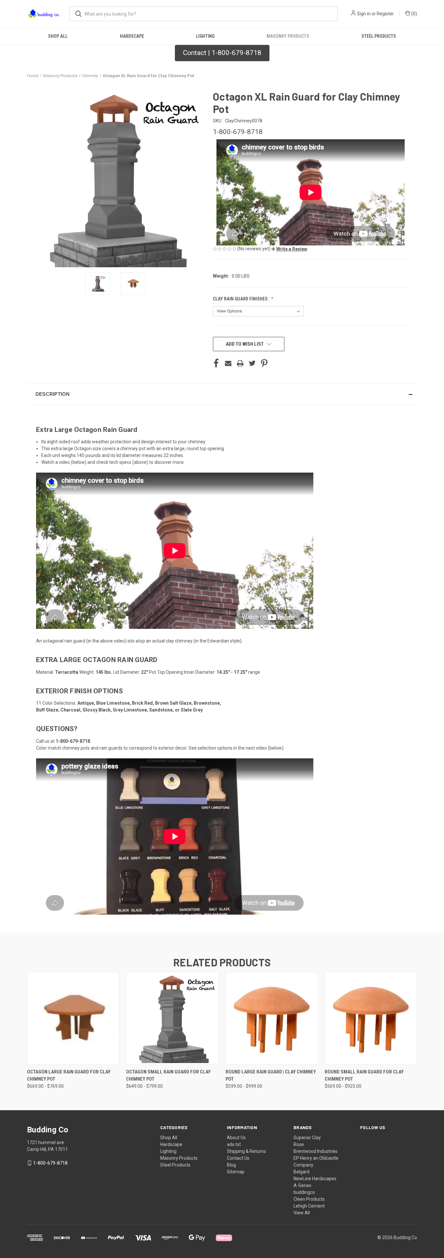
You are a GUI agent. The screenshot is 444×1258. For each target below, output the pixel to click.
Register (385, 13)
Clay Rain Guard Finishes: (241, 298)
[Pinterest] (264, 363)
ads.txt (234, 1144)
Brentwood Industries (315, 1151)
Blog (231, 1165)
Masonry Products (288, 36)
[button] (289, 249)
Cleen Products (309, 1199)
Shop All (58, 36)
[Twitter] (252, 363)
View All (302, 1212)
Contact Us (238, 1158)
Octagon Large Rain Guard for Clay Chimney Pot (69, 1075)
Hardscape (132, 36)
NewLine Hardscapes (315, 1178)
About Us (236, 1137)
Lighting (205, 36)
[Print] (240, 363)
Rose (299, 1144)
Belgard (301, 1171)
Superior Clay (307, 1137)
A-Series (302, 1185)
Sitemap (235, 1171)
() (413, 13)
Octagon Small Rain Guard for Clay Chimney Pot (168, 1075)
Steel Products (378, 36)
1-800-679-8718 (50, 1163)
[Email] (228, 363)
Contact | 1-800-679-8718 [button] (222, 53)
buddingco (304, 1192)
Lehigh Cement (309, 1206)
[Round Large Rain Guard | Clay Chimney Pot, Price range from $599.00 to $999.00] (272, 1018)
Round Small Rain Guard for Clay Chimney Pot (364, 1075)
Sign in (364, 13)
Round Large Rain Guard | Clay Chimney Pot (271, 1075)
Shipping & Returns (246, 1151)
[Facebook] (216, 363)
